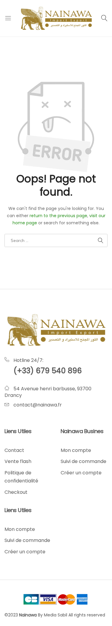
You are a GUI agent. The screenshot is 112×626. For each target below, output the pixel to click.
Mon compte (76, 450)
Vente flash (17, 461)
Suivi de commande (83, 461)
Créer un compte (81, 472)
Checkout (15, 492)
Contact (14, 450)
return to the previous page (58, 216)
